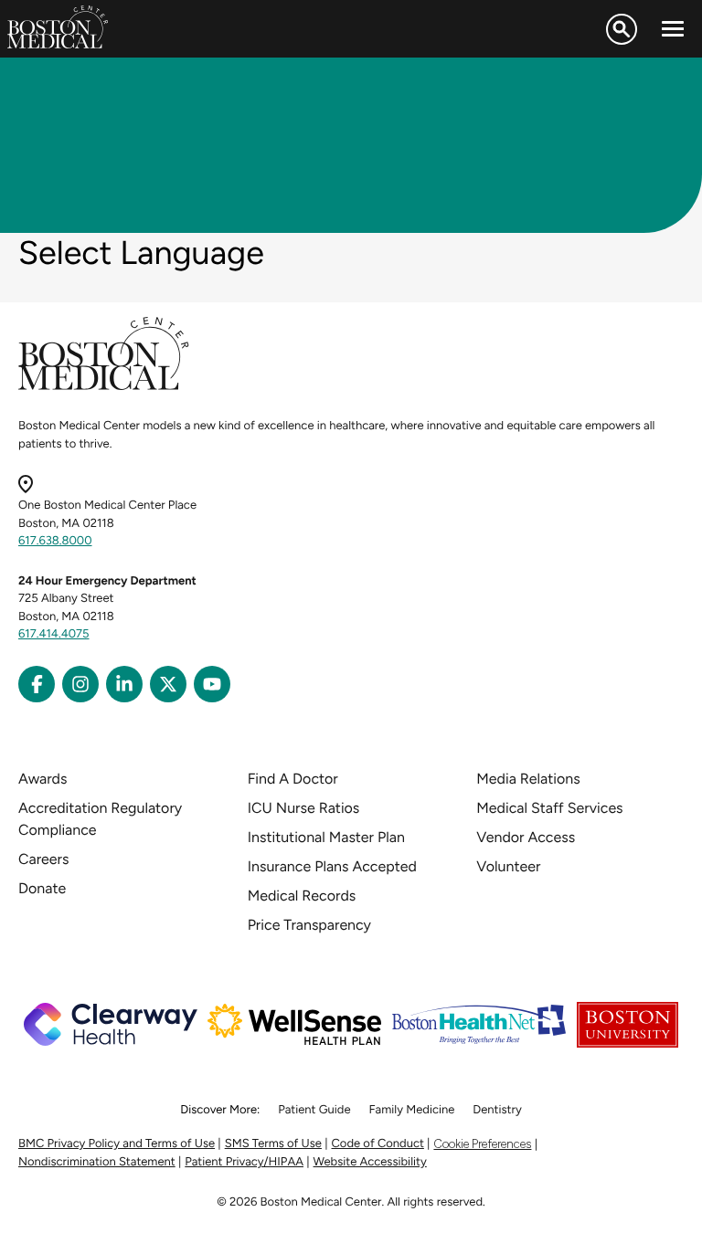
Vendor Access (525, 837)
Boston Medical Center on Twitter (168, 684)
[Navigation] (673, 29)
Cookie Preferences (482, 1144)
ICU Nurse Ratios (304, 808)
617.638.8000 (55, 541)
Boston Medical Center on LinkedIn (124, 684)
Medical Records (302, 895)
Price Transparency (309, 924)
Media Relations (528, 778)
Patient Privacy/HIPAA (244, 1162)
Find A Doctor (293, 778)
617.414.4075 (54, 634)
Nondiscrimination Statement (97, 1162)
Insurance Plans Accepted (332, 866)
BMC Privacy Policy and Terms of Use (116, 1144)
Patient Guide (314, 1110)
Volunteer (508, 866)
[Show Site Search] (622, 29)
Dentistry (497, 1110)
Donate (42, 888)
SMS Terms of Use (273, 1144)
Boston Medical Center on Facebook (36, 684)
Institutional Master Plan (326, 837)
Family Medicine (412, 1110)
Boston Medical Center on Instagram (80, 684)
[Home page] (103, 387)
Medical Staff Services (549, 808)
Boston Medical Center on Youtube (212, 684)
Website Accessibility (370, 1162)
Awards (42, 778)
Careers (43, 859)
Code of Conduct (378, 1144)
